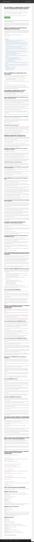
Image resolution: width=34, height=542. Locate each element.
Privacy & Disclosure (28, 1)
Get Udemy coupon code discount (14, 503)
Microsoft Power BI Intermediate (9, 481)
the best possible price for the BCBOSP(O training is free (14, 380)
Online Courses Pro (6, 1)
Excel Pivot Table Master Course (9, 469)
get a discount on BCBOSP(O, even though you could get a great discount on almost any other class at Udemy (17, 347)
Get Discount (7, 17)
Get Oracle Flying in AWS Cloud (9, 476)
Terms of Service (17, 540)
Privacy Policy (11, 540)
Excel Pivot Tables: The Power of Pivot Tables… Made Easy (13, 464)
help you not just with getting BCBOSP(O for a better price (19, 318)
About (3, 540)
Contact (7, 540)
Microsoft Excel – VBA (8, 457)
